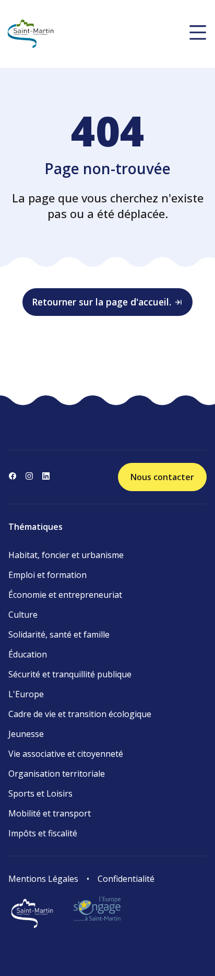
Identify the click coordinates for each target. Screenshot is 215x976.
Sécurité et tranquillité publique (70, 674)
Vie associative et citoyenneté (65, 753)
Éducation (27, 654)
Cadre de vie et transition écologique (79, 714)
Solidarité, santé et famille (59, 634)
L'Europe (26, 694)
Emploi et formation (47, 575)
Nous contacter (162, 477)
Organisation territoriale (56, 773)
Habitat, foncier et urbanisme (66, 555)
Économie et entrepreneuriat (65, 594)
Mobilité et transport (49, 813)
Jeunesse (26, 734)
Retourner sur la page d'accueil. (101, 302)
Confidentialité (126, 878)
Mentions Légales (43, 878)
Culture (23, 614)
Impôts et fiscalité (42, 833)
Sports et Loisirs (40, 793)
